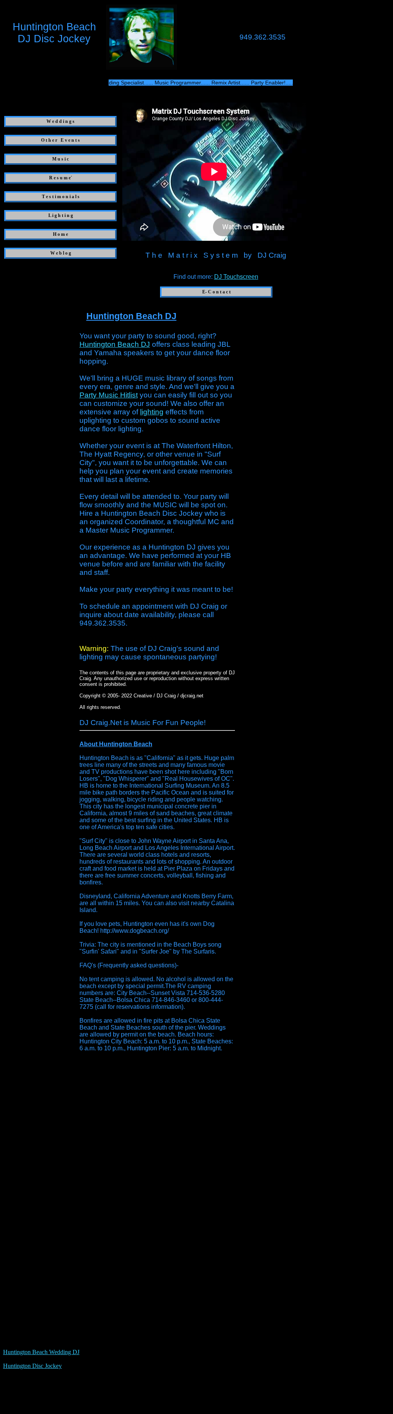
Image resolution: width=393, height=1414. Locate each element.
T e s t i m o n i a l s (60, 196)
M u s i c (60, 159)
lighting (151, 412)
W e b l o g (60, 253)
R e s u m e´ (60, 177)
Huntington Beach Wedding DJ (41, 1352)
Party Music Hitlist (108, 395)
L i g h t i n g (60, 215)
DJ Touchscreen (236, 276)
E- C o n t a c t (216, 292)
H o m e (60, 234)
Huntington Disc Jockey (32, 1366)
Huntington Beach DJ (114, 344)
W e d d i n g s (60, 121)
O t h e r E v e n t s (60, 140)
